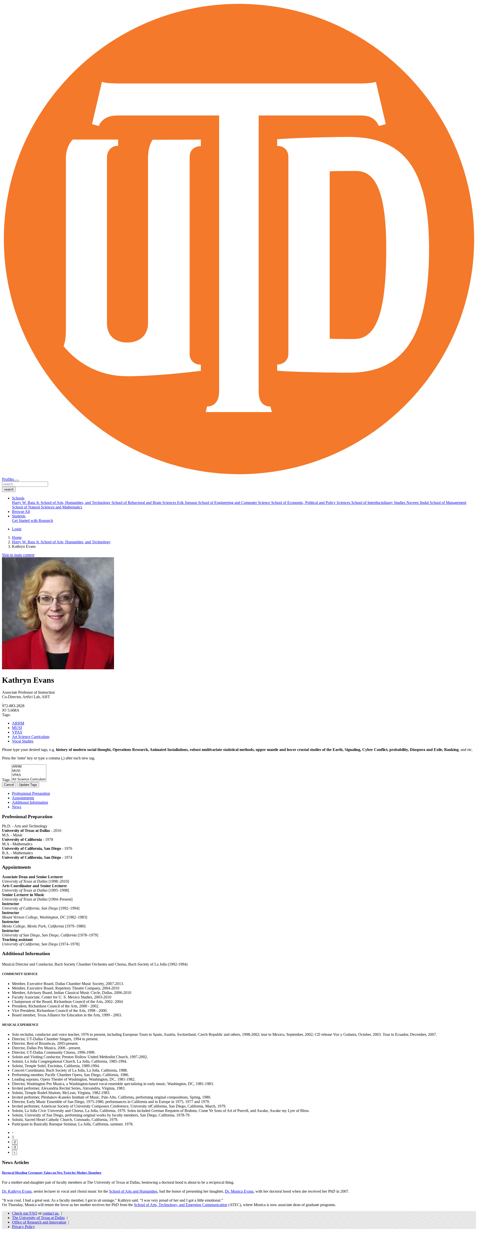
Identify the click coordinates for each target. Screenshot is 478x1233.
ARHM (18, 723)
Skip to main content (18, 555)
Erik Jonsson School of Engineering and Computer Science (224, 502)
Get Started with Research (32, 520)
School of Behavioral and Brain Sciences (144, 502)
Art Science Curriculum (30, 737)
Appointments (23, 798)
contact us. (51, 1213)
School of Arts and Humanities (133, 1191)
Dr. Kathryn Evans (17, 1191)
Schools (18, 498)
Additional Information (30, 802)
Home (17, 537)
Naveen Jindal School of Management (436, 502)
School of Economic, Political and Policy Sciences (311, 502)
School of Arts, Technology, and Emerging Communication (180, 1205)
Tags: (6, 780)
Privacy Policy (23, 1227)
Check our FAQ (24, 1213)
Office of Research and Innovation (39, 1222)
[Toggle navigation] (17, 480)
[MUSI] (29, 771)
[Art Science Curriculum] (29, 779)
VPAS (17, 732)
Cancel (9, 785)
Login (16, 529)
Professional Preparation (31, 793)
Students (18, 516)
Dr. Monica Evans (239, 1191)
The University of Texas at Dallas (38, 1218)
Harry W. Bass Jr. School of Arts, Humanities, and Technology (62, 502)
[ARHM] (29, 767)
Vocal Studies (22, 741)
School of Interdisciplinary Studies (378, 502)
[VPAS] (29, 775)
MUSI (17, 728)
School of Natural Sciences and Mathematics (47, 507)
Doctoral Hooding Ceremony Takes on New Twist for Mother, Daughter (52, 1172)
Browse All (21, 511)
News (16, 807)
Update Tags (28, 785)
